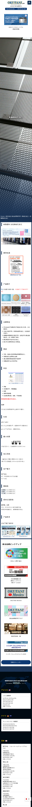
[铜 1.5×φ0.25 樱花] (6, 309)
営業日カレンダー (16, 662)
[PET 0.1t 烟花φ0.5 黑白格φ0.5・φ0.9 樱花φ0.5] (25, 297)
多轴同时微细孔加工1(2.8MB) (9, 536)
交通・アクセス (7, 706)
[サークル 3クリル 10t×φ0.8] (25, 309)
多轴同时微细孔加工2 (23, 536)
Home (3, 216)
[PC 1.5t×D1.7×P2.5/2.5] (6, 297)
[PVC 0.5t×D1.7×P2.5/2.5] (16, 297)
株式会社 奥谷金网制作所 (13, 216)
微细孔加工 (25, 216)
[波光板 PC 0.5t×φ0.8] (16, 309)
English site (6, 704)
